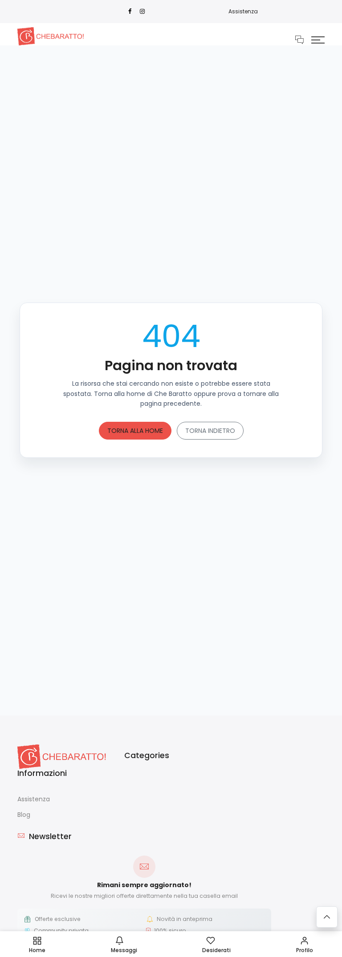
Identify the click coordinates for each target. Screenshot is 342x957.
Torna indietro (210, 430)
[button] (318, 39)
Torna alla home (135, 430)
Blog (23, 814)
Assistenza (243, 11)
